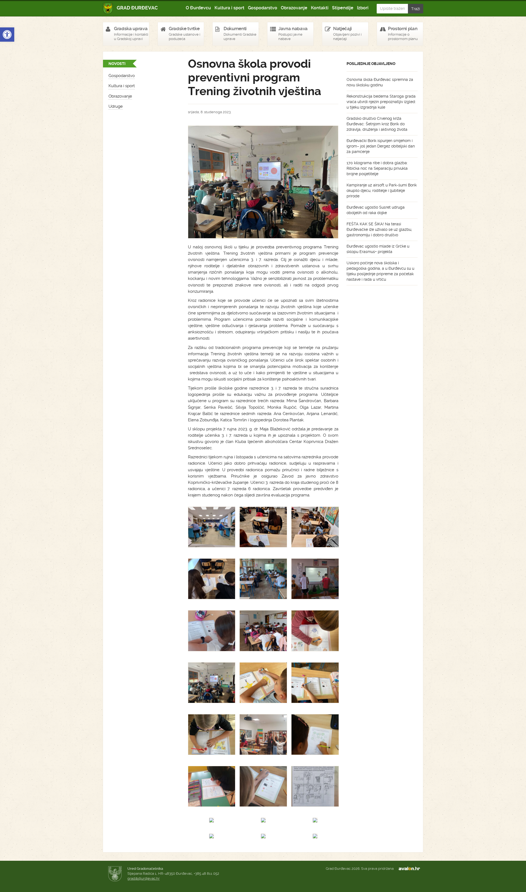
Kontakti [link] (319, 7)
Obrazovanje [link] (294, 7)
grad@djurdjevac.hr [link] (143, 878)
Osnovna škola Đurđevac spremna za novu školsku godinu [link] (380, 82)
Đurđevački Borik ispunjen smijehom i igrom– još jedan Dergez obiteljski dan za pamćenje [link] (381, 146)
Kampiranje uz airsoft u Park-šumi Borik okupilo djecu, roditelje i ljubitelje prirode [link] (382, 190)
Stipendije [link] (342, 7)
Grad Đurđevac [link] (130, 8)
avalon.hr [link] (411, 868)
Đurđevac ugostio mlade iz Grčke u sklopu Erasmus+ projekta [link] (378, 249)
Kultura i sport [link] (229, 7)
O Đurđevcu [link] (198, 7)
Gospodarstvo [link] (262, 7)
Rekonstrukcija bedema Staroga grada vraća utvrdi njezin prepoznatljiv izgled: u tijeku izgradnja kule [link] (381, 101)
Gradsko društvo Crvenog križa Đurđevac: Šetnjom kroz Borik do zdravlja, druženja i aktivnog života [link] (377, 124)
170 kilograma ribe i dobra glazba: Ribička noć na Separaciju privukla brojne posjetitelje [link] (377, 168)
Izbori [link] (362, 7)
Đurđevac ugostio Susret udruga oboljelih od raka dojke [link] (376, 210)
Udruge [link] (115, 106)
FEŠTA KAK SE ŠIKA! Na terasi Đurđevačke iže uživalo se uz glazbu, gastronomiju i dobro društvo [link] (379, 229)
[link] (7, 34)
